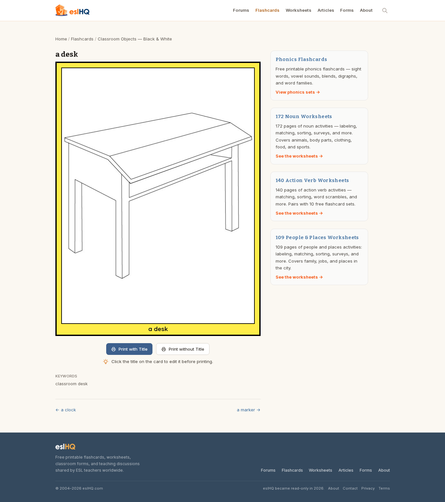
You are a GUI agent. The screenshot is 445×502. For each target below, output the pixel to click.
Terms (384, 488)
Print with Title (133, 349)
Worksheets (298, 10)
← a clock (65, 409)
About (366, 10)
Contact (350, 488)
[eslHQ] (65, 447)
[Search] (385, 10)
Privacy (368, 488)
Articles (326, 10)
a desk (158, 329)
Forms (347, 10)
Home (61, 38)
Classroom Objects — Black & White (135, 38)
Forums (241, 10)
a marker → (249, 409)
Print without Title (186, 349)
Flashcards (267, 10)
